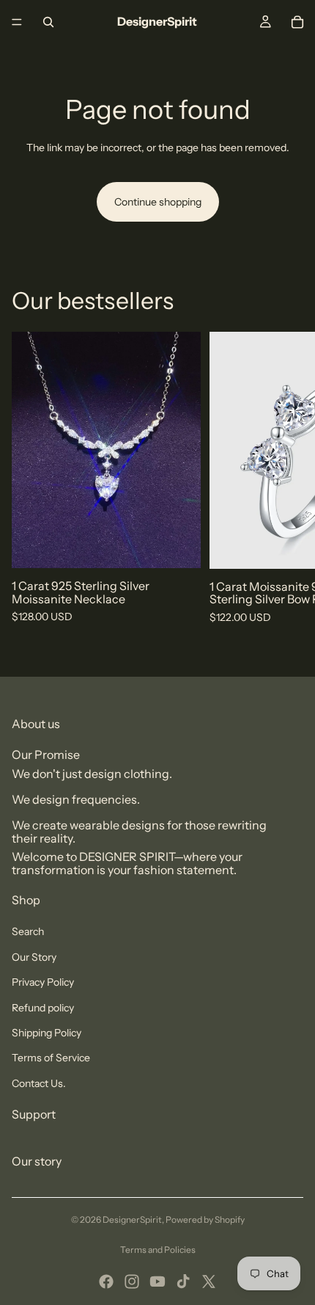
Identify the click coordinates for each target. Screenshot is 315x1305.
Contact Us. (39, 1083)
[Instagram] (132, 1281)
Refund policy (43, 1007)
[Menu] (17, 22)
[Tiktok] (183, 1281)
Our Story (34, 957)
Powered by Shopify (205, 1219)
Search (28, 931)
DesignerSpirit (132, 1219)
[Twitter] (209, 1281)
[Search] (48, 22)
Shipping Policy (46, 1032)
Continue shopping (157, 201)
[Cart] (297, 22)
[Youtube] (157, 1281)
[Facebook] (106, 1281)
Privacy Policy (43, 982)
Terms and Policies (158, 1249)
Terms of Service (51, 1057)
